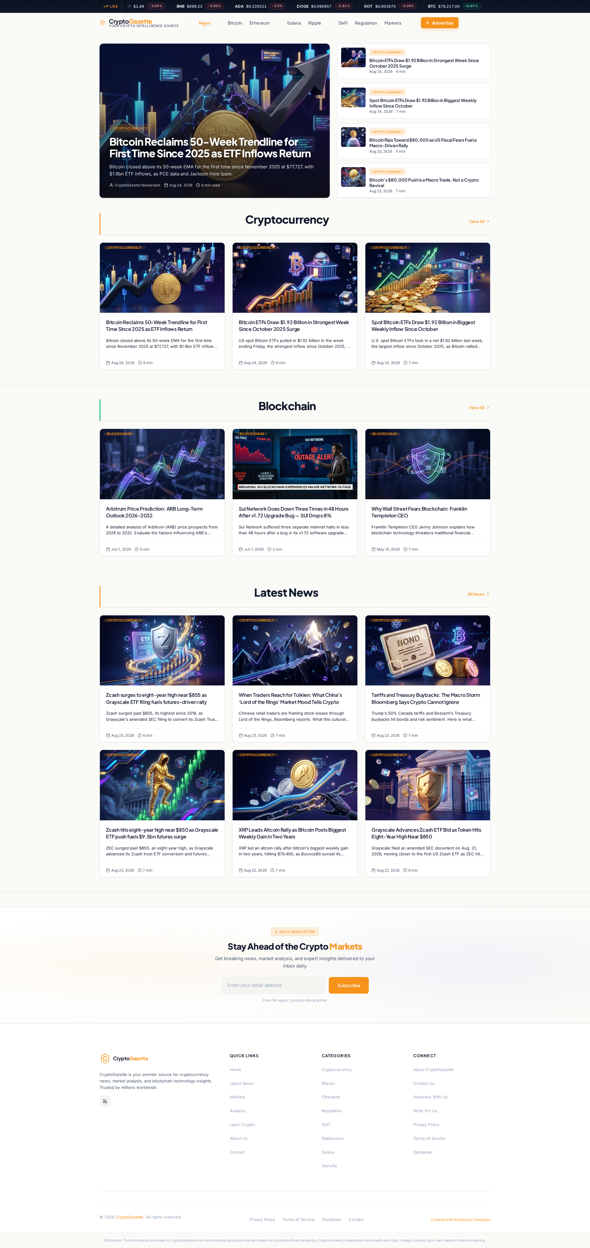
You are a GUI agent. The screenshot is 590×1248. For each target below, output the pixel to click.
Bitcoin (235, 23)
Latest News (242, 1083)
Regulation (366, 23)
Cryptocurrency (130, 128)
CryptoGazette (129, 1217)
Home (235, 1069)
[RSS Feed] (105, 1101)
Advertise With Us (430, 1096)
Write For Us (425, 1110)
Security (329, 1165)
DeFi (343, 23)
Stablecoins (333, 1138)
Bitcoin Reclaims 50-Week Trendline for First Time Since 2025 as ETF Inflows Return (210, 147)
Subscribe (348, 985)
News (204, 23)
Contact (237, 1152)
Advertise (443, 23)
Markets (392, 23)
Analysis (238, 1110)
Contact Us (424, 1083)
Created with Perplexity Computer (460, 1219)
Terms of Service (429, 1138)
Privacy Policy (426, 1124)
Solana (294, 23)
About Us (239, 1138)
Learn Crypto (242, 1124)
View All (476, 221)
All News (475, 594)
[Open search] (484, 23)
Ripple (314, 23)
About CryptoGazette (433, 1069)
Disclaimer (423, 1152)
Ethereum (260, 23)
